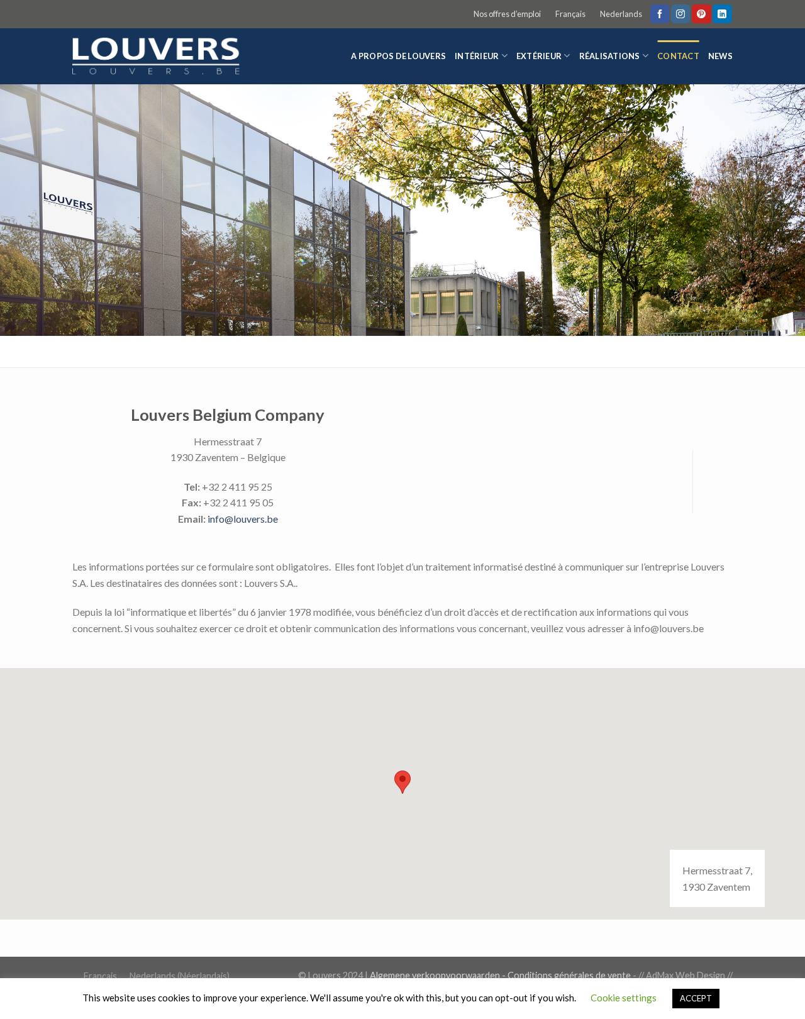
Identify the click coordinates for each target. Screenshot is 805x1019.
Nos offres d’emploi (507, 14)
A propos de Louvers (398, 56)
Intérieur (477, 56)
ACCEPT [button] (696, 998)
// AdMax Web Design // (685, 975)
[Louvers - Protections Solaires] (160, 56)
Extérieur (539, 56)
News (720, 56)
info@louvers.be (243, 519)
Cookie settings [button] (624, 997)
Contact (678, 56)
